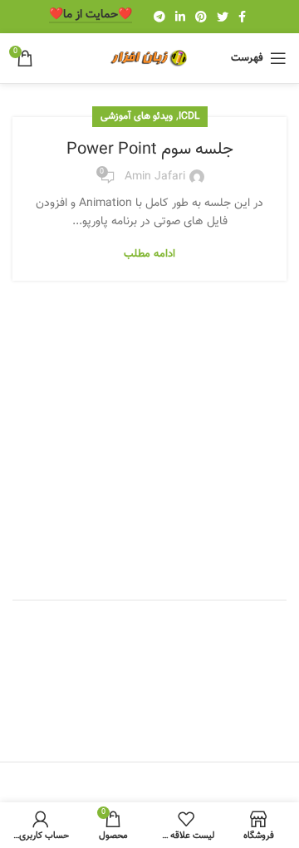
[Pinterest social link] (201, 16)
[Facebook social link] (242, 16)
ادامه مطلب (149, 254)
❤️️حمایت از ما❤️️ (90, 16)
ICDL (189, 116)
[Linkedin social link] (180, 16)
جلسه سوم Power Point (149, 149)
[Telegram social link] (159, 16)
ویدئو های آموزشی (136, 116)
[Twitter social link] (222, 16)
